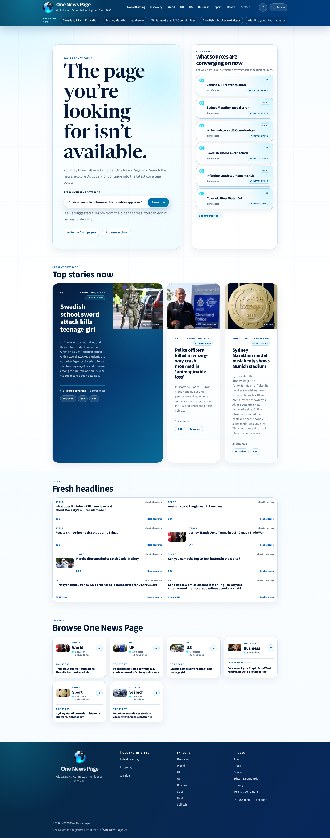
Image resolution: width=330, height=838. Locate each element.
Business (203, 7)
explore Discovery (88, 176)
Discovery (156, 7)
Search (158, 202)
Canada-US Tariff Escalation (80, 20)
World (171, 7)
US (191, 7)
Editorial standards (246, 779)
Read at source (154, 518)
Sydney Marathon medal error (124, 20)
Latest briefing (129, 759)
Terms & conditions (246, 792)
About (238, 759)
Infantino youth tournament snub (269, 20)
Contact (239, 772)
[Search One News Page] (263, 7)
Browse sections (116, 232)
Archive (125, 776)
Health (231, 7)
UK (182, 7)
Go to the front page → (81, 232)
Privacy (238, 785)
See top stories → (210, 216)
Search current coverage (82, 192)
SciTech (245, 7)
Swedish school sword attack (221, 20)
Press (237, 766)
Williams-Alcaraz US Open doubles (173, 20)
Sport (218, 7)
